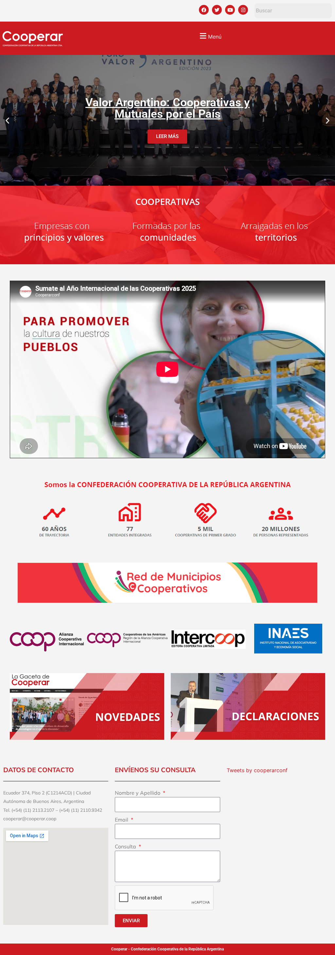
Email (122, 819)
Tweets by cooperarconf (257, 770)
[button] (210, 36)
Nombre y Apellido (138, 793)
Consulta (126, 846)
